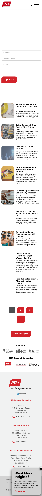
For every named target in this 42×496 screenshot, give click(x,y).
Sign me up (19, 491)
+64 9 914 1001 (23, 467)
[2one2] (10, 4)
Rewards (9, 482)
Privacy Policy (6, 72)
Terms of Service (21, 72)
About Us (7, 479)
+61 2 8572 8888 (23, 442)
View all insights (21, 334)
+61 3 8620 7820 (23, 416)
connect (22, 394)
